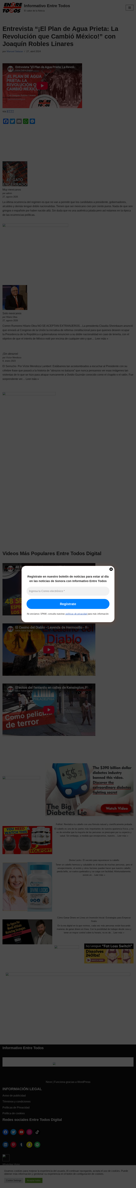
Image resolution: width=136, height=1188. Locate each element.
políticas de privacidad (76, 614)
